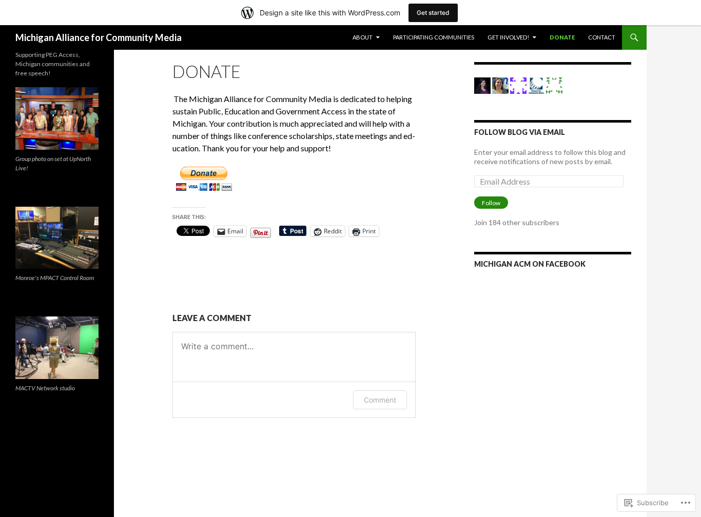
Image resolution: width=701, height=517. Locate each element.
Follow (491, 203)
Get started (433, 12)
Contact (601, 37)
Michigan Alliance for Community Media (98, 37)
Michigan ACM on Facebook (530, 264)
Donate (562, 37)
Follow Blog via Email (519, 132)
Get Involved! (508, 37)
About (363, 37)
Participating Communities (433, 37)
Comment (380, 399)
